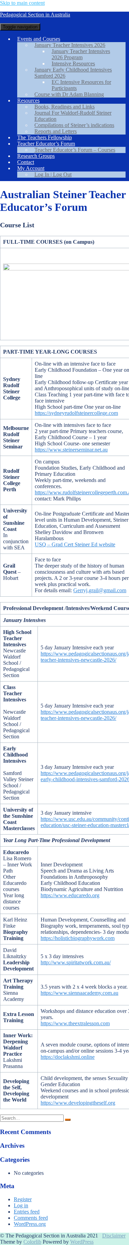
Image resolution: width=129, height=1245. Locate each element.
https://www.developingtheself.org (78, 1103)
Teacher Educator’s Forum (46, 144)
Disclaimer (114, 1235)
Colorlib (32, 1242)
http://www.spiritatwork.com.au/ (76, 962)
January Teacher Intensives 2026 (69, 45)
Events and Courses (38, 39)
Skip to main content (22, 3)
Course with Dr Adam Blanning (69, 94)
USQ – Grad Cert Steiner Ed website (75, 544)
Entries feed (27, 1212)
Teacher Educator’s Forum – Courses (74, 150)
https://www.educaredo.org (70, 895)
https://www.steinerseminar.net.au (71, 450)
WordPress (82, 1242)
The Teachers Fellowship (44, 137)
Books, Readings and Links (64, 107)
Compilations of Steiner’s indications (74, 125)
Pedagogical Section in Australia (35, 14)
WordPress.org (30, 1224)
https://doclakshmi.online (68, 1057)
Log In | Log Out (53, 174)
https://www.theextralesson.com (75, 1023)
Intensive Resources (73, 63)
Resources (28, 100)
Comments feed (31, 1218)
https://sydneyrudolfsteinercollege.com (76, 413)
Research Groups (36, 156)
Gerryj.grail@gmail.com (99, 590)
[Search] (68, 1120)
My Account (30, 168)
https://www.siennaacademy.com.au (79, 993)
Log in (21, 1205)
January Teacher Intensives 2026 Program (81, 54)
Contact (25, 162)
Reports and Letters (55, 131)
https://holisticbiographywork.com (78, 938)
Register (23, 1199)
